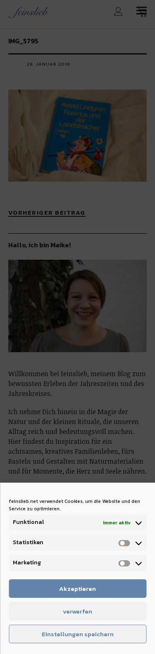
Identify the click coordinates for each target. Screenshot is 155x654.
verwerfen (77, 611)
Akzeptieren (77, 588)
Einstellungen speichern (78, 634)
